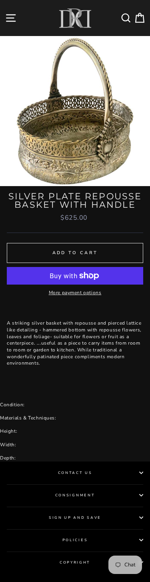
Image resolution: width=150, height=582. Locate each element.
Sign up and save (75, 517)
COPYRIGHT (75, 562)
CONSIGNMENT (75, 495)
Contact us (75, 472)
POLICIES (75, 540)
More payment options (75, 292)
